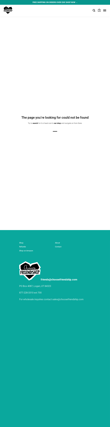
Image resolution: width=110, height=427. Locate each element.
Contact (58, 247)
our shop (57, 123)
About (57, 243)
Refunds (22, 247)
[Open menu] (104, 10)
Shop (21, 243)
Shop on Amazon (26, 251)
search (35, 123)
